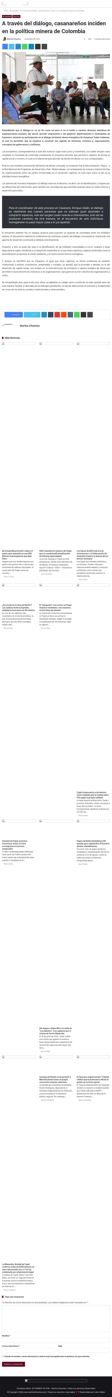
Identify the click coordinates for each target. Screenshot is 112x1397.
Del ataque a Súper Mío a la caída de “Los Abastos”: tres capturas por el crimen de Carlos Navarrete (55, 1031)
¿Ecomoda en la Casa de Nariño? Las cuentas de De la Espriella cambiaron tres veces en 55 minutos (18, 607)
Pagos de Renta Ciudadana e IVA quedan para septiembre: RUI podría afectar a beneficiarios (93, 843)
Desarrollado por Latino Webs (92, 1392)
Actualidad (14, 10)
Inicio (5, 10)
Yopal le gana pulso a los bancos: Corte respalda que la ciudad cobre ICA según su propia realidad (93, 795)
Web (60, 1346)
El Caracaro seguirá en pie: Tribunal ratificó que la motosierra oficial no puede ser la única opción (93, 1079)
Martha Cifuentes (14, 39)
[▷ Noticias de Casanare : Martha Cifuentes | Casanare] (15, 3)
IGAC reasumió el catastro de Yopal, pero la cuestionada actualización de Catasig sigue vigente (55, 553)
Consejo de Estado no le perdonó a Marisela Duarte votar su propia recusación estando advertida (55, 1079)
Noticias (16, 16)
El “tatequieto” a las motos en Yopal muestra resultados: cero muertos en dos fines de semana (55, 607)
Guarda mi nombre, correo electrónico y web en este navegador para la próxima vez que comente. (47, 1356)
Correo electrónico (11, 1346)
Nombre (6, 1336)
